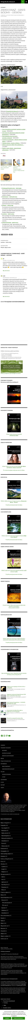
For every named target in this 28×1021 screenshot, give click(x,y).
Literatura (3, 864)
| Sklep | (2, 787)
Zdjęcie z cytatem (4, 936)
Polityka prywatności (5, 951)
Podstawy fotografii (6, 747)
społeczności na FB (21, 985)
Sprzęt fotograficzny (5, 897)
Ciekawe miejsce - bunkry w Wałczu (11, 143)
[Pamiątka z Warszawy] (6, 177)
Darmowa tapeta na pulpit (8, 769)
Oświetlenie (4, 840)
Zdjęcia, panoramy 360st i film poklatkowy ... (13, 144)
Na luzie (2, 771)
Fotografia (3, 825)
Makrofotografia (5, 835)
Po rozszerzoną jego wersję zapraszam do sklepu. (14, 470)
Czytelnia (3, 866)
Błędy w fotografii (5, 822)
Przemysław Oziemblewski (17, 15)
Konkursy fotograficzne (6, 858)
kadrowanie (4, 234)
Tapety (2, 920)
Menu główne (26, 1)
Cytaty (3, 776)
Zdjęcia (2, 933)
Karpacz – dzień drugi (7, 205)
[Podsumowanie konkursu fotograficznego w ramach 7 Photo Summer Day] (18, 162)
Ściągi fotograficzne (6, 761)
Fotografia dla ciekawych (8, 2)
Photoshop (3, 887)
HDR (2, 876)
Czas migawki (4, 828)
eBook (2, 758)
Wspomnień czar (4, 925)
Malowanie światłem (6, 838)
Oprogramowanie (5, 874)
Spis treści (4, 750)
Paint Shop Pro (4, 884)
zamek (10, 234)
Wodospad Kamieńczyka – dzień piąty (11, 188)
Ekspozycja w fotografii (8, 755)
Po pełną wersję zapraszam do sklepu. (14, 504)
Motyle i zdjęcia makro (6, 246)
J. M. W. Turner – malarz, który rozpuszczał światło (6, 168)
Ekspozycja (3, 830)
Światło (2, 918)
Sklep (5, 1005)
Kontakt (3, 784)
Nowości (3, 745)
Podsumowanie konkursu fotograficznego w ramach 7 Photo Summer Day (18, 169)
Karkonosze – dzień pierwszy (9, 196)
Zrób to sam (3, 938)
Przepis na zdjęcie (5, 892)
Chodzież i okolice (7, 1007)
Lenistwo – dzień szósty (8, 214)
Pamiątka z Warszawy (5, 180)
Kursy (2, 861)
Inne (2, 879)
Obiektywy (3, 910)
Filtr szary (4, 905)
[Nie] (26, 1015)
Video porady (4, 846)
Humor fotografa (6, 774)
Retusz (2, 889)
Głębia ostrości (4, 833)
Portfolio (6, 1002)
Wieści (2, 923)
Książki (3, 869)
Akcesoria (3, 900)
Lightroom (3, 882)
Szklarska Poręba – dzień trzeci (10, 222)
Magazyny (3, 871)
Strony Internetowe (5, 915)
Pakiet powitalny (6, 766)
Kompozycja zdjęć (6, 753)
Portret (3, 843)
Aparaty (3, 907)
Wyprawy (3, 7)
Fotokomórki (4, 848)
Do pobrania (4, 763)
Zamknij (7, 1018)
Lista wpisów (4, 779)
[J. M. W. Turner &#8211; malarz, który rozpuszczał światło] (6, 162)
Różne (2, 894)
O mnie (2, 782)
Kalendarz (3, 856)
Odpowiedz (7, 270)
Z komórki (3, 931)
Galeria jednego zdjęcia (6, 853)
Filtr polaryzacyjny (6, 902)
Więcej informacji (18, 1018)
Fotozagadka (3, 851)
